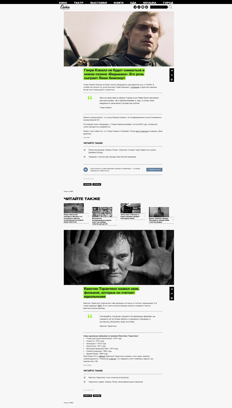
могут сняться (142, 131)
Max (146, 7)
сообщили (135, 87)
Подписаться (154, 170)
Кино (63, 3)
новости (87, 395)
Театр (78, 3)
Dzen (142, 7)
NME (100, 306)
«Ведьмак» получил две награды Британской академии (112, 157)
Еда (133, 3)
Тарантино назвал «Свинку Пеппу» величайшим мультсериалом (115, 382)
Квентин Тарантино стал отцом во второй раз (108, 377)
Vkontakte (138, 7)
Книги (118, 3)
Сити (65, 7)
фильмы (87, 184)
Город (168, 3)
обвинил (101, 356)
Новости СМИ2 (68, 191)
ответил (112, 359)
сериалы (96, 184)
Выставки (98, 3)
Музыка (149, 3)
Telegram (135, 7)
